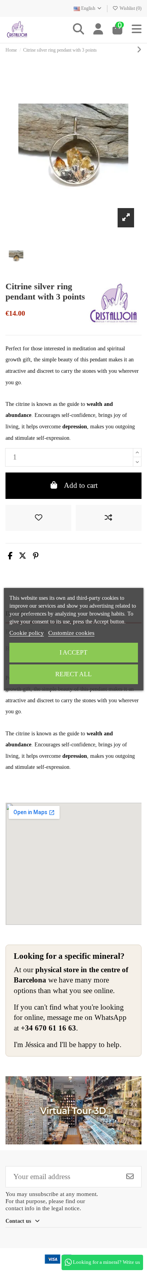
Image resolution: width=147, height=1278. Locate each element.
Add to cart (81, 485)
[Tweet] (22, 556)
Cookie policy (26, 633)
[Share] (10, 556)
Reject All (73, 674)
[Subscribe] (130, 1176)
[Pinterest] (35, 556)
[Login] (98, 29)
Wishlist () (130, 8)
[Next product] (139, 50)
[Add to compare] (109, 518)
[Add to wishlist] (38, 518)
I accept (73, 652)
